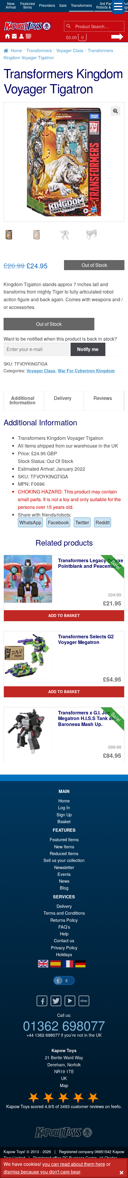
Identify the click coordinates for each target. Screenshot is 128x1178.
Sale (63, 5)
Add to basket (64, 615)
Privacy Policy (64, 947)
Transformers (81, 5)
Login (20, 36)
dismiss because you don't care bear (42, 1171)
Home (6, 36)
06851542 (103, 1151)
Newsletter (64, 867)
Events (64, 874)
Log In (64, 807)
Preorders (47, 5)
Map (64, 1085)
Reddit (103, 522)
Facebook (58, 522)
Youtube (70, 1001)
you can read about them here (73, 1164)
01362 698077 (64, 1025)
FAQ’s (64, 927)
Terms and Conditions (64, 913)
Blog (64, 887)
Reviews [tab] (102, 398)
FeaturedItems (27, 5)
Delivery (64, 906)
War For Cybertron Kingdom (86, 371)
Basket (64, 821)
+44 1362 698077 (43, 1035)
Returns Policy (64, 920)
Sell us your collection (64, 860)
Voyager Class (69, 50)
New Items (64, 846)
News (27, 36)
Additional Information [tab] (22, 400)
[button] (115, 111)
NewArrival (11, 5)
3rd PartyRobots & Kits (107, 5)
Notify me (88, 349)
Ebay (84, 1001)
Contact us (64, 940)
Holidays (64, 954)
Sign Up (64, 814)
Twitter (82, 522)
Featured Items (64, 839)
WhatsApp (30, 522)
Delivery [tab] (62, 398)
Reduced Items (64, 853)
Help (64, 933)
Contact (13, 36)
